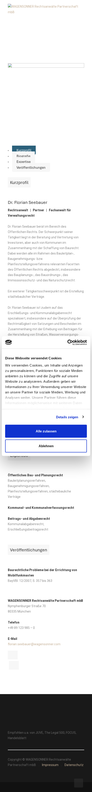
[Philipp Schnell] (13, 655)
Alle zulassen (46, 431)
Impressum (50, 765)
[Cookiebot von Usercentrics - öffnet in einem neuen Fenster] (67, 342)
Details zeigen (67, 417)
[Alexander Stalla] (14, 665)
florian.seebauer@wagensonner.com (34, 644)
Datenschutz (74, 765)
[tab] (24, 150)
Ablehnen (46, 446)
